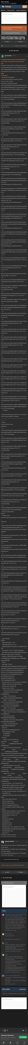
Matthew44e (8, 934)
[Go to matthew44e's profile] (3, 934)
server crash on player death (12, 975)
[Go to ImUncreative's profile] (2, 46)
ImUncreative (7, 45)
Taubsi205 (8, 930)
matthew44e (9, 939)
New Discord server (8, 883)
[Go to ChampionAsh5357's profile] (2, 842)
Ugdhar (8, 951)
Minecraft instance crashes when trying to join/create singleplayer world (15, 915)
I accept (24, 1037)
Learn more (3, 2)
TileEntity (8, 984)
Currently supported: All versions (12, 33)
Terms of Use (6, 1039)
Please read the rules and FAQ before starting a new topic (12, 28)
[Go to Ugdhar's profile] (3, 943)
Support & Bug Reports (20, 45)
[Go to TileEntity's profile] (3, 976)
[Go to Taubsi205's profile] (3, 915)
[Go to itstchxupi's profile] (3, 955)
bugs (6, 942)
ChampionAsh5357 (9, 841)
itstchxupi (8, 972)
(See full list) (22, 989)
